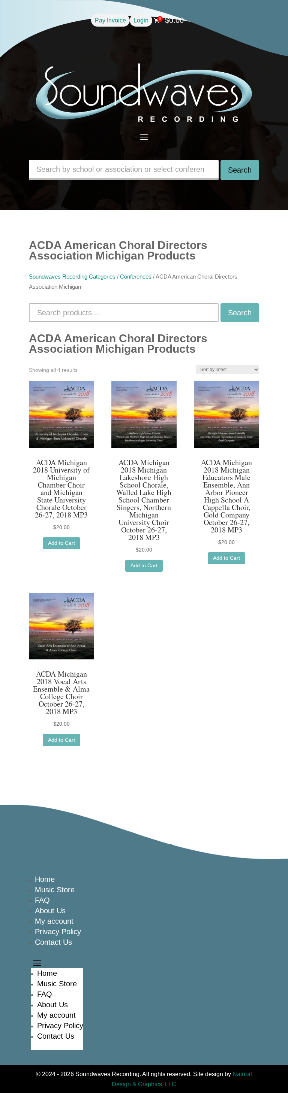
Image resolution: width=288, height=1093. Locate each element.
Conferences (136, 277)
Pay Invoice (110, 20)
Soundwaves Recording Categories (72, 277)
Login (141, 20)
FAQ (42, 900)
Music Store (55, 890)
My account (54, 921)
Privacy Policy (58, 931)
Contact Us (53, 942)
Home (45, 879)
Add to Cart (61, 543)
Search (240, 170)
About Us (50, 911)
